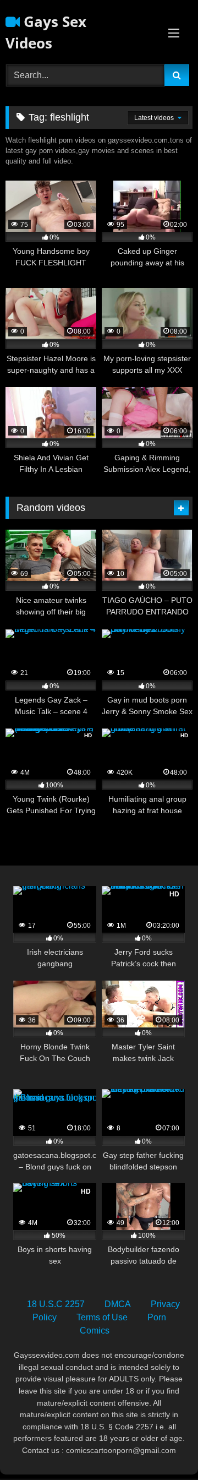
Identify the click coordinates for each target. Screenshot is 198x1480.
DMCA (118, 1304)
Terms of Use (102, 1317)
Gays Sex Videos (46, 32)
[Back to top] (164, 1447)
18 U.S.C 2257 (56, 1304)
